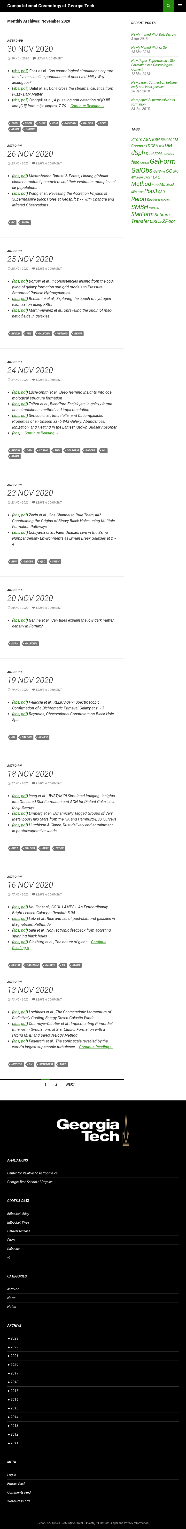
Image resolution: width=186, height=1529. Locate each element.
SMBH (25, 222)
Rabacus (13, 1249)
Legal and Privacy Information (129, 1523)
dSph (28, 123)
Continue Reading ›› (87, 106)
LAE (156, 177)
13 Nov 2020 (30, 990)
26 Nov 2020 (30, 154)
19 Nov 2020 (30, 680)
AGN (147, 139)
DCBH (153, 145)
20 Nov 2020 (30, 598)
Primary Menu (180, 6)
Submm (30, 129)
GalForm (70, 123)
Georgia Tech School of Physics (30, 1182)
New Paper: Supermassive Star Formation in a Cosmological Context (153, 65)
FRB (29, 333)
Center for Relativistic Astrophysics (32, 1173)
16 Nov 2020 (30, 885)
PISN (141, 192)
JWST (45, 848)
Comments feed (19, 1492)
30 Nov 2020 (30, 49)
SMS (152, 208)
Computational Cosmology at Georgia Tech (50, 5)
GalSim (159, 171)
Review (43, 737)
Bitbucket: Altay (18, 1214)
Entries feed (16, 1484)
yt (8, 1257)
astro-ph (15, 40)
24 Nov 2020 (30, 370)
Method (62, 333)
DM (168, 145)
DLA (161, 146)
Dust (42, 123)
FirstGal (144, 162)
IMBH (139, 177)
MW (134, 192)
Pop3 (103, 123)
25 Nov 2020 (30, 259)
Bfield (15, 333)
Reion (15, 129)
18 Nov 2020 (30, 774)
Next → (72, 1084)
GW (133, 177)
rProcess (164, 200)
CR (145, 146)
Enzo (11, 1240)
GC (13, 222)
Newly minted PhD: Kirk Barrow (153, 34)
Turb (63, 1064)
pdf (24, 71)
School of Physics (49, 1523)
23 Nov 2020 (30, 493)
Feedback (168, 154)
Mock (170, 185)
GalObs (88, 123)
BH (13, 737)
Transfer (140, 221)
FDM (55, 123)
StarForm (46, 1064)
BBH (14, 561)
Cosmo (43, 450)
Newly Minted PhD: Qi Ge (149, 47)
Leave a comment (50, 58)
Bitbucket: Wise (18, 1222)
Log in (11, 1475)
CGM (29, 450)
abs (16, 71)
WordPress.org (18, 1501)
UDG (153, 221)
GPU (175, 171)
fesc (135, 162)
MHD (155, 185)
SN (30, 1064)
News (11, 1298)
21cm (14, 123)
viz (160, 222)
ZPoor (59, 848)
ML (104, 450)
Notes (11, 1307)
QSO (42, 561)
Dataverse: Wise (18, 1231)
